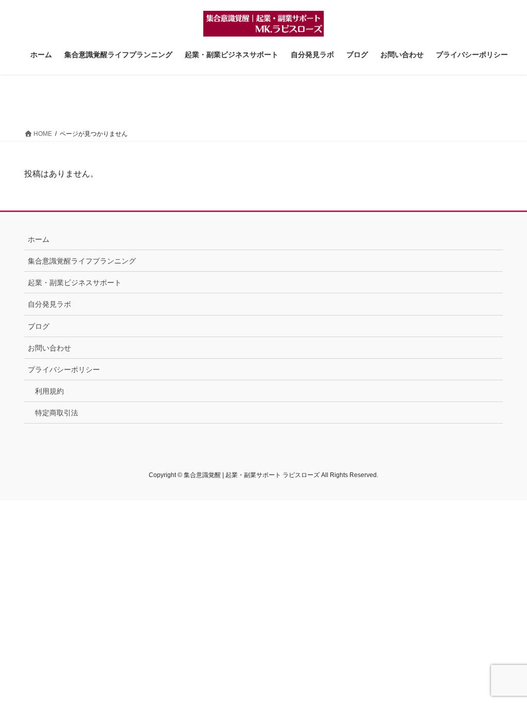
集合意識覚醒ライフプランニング (82, 261)
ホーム (38, 239)
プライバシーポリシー (64, 369)
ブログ (38, 326)
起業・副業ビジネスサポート (74, 282)
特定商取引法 (56, 413)
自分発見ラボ (49, 304)
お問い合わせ (49, 348)
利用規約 (49, 391)
